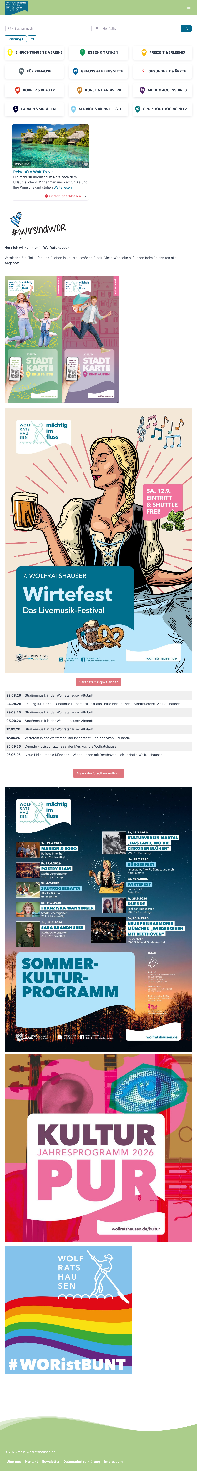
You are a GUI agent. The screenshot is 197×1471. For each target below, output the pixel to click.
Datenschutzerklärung (81, 1462)
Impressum (113, 1462)
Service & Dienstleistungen (105, 109)
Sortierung (15, 39)
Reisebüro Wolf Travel (33, 172)
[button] (65, 196)
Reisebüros (22, 164)
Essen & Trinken (103, 52)
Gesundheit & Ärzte (167, 71)
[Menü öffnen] (188, 8)
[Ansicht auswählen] (32, 38)
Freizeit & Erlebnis (167, 52)
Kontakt (31, 1462)
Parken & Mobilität (39, 109)
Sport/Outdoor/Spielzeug (168, 109)
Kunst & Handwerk (103, 90)
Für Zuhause (39, 71)
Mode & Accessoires (167, 90)
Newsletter (51, 1462)
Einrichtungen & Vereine (39, 52)
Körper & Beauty (39, 90)
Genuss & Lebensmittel (103, 71)
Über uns (14, 1462)
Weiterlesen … (64, 187)
